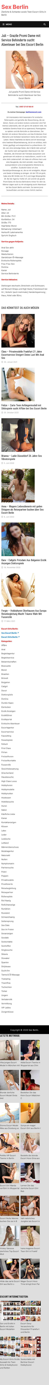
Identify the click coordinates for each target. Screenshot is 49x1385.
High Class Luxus (9, 781)
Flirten (4, 752)
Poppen (4, 876)
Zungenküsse (7, 1012)
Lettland (5, 843)
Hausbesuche (7, 777)
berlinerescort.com (33, 112)
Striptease (6, 966)
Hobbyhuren (6, 785)
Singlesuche (6, 950)
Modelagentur (7, 851)
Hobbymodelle (7, 789)
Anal (3, 649)
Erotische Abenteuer (10, 723)
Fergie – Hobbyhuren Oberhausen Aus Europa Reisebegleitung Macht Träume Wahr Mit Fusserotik (23, 614)
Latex (3, 830)
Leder (4, 834)
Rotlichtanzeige (8, 905)
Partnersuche (7, 867)
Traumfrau (6, 983)
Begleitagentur (8, 653)
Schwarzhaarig (8, 917)
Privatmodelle (7, 880)
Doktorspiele (7, 694)
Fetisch (4, 744)
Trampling (5, 979)
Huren (4, 806)
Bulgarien (5, 682)
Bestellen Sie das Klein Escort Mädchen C (30, 1095)
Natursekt (5, 855)
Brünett (4, 678)
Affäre (4, 645)
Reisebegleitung (8, 888)
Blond (4, 670)
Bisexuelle (6, 666)
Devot (4, 690)
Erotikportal (6, 719)
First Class (6, 748)
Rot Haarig (6, 900)
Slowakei (5, 958)
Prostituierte (7, 884)
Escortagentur (7, 727)
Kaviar (4, 818)
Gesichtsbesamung (9, 769)
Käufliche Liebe (8, 814)
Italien (4, 810)
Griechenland (7, 773)
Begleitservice (7, 657)
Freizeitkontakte (8, 760)
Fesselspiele (7, 740)
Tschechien (6, 987)
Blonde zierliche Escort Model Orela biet (8, 1095)
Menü (8, 24)
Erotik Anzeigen (8, 711)
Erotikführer (6, 715)
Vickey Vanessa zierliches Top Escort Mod (9, 1251)
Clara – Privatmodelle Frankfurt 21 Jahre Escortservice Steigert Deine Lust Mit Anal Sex (22, 354)
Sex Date (5, 925)
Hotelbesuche (7, 802)
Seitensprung (7, 921)
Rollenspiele (6, 896)
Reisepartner (7, 892)
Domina (4, 699)
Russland (5, 913)
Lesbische (5, 839)
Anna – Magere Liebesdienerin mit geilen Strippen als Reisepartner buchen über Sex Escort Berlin (22, 509)
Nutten (4, 859)
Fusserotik (6, 765)
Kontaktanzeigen (8, 822)
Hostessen (6, 797)
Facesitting (6, 736)
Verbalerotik (6, 999)
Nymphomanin (7, 863)
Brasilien (5, 674)
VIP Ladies (6, 1007)
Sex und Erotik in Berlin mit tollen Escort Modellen (7, 1326)
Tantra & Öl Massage (10, 974)
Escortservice (7, 732)
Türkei (4, 991)
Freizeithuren (7, 756)
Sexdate (5, 937)
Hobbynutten (7, 793)
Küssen (4, 826)
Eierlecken (6, 707)
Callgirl (4, 686)
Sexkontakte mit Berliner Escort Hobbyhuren (28, 1362)
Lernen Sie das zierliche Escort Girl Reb (29, 1188)
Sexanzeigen (7, 933)
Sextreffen (6, 946)
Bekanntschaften (8, 662)
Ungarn (4, 995)
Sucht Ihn (5, 970)
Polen (4, 872)
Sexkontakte (6, 942)
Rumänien (5, 909)
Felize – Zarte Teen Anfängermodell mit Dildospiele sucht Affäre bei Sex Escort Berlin (24, 407)
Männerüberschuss (10, 847)
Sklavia (4, 954)
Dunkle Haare (7, 703)
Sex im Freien (7, 929)
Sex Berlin (14, 6)
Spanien (5, 962)
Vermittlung (6, 1003)
